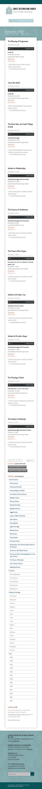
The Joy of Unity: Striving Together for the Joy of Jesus (22, 555)
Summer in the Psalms (14, 67)
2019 (11, 683)
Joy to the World (14, 82)
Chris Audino (14, 578)
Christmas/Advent (18, 106)
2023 (11, 668)
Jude (11, 618)
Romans (12, 650)
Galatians (12, 607)
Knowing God (14, 523)
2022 (11, 672)
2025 (11, 661)
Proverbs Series (18, 152)
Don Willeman (14, 581)
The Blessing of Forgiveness (18, 41)
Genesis (12, 603)
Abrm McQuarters (15, 574)
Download (11, 59)
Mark (11, 628)
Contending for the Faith (17, 491)
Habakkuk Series (15, 509)
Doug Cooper (28, 106)
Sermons (22, 34)
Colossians (13, 596)
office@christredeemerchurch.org (18, 714)
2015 (11, 697)
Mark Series (13, 534)
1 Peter (12, 636)
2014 (11, 701)
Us (12, 707)
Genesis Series (14, 501)
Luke (11, 621)
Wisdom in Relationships (17, 168)
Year (17, 34)
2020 (11, 679)
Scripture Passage (14, 592)
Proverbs (10, 152)
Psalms (23, 64)
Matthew (12, 632)
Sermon (27, 64)
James (12, 610)
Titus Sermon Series (16, 563)
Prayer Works (14, 537)
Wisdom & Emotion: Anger (17, 336)
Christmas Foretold (15, 487)
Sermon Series (13, 480)
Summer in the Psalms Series (19, 550)
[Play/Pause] (9, 48)
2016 (11, 693)
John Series (13, 519)
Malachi (12, 625)
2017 (11, 690)
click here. (30, 749)
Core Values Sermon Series (18, 494)
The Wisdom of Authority (17, 419)
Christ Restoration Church (18, 69)
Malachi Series (14, 530)
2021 (11, 675)
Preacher (12, 571)
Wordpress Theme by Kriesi (15, 786)
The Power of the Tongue (17, 251)
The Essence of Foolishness (18, 209)
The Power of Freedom (17, 560)
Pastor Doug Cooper (17, 764)
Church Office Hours (14, 720)
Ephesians (13, 600)
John (11, 614)
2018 (11, 686)
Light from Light (14, 527)
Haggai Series (14, 512)
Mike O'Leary (16, 64)
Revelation (13, 647)
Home (13, 34)
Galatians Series (14, 498)
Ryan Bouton (14, 589)
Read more (12, 61)
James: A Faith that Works (17, 516)
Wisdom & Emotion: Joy (16, 294)
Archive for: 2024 (14, 31)
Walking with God (15, 567)
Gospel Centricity (15, 505)
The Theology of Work (16, 377)
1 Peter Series (14, 483)
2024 (10, 64)
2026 (11, 657)
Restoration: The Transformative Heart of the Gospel (22, 546)
